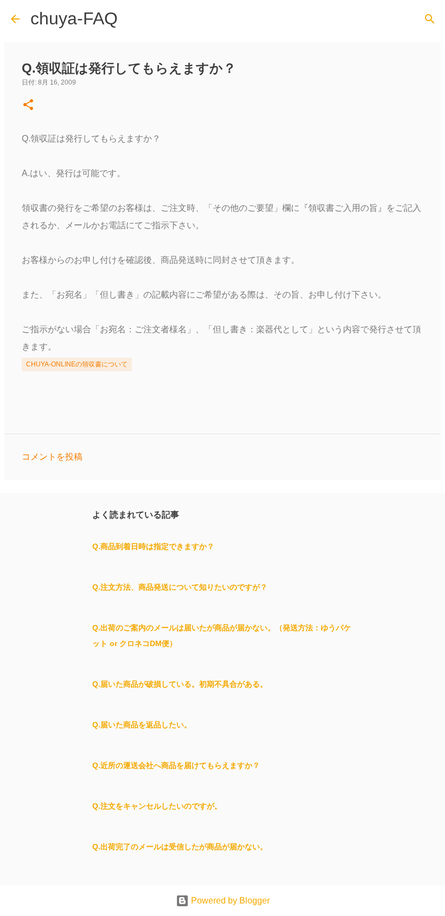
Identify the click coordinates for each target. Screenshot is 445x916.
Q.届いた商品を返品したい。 (142, 724)
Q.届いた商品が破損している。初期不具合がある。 (180, 684)
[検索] (429, 19)
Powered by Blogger (229, 900)
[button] (28, 105)
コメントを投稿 (52, 456)
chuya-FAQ (74, 18)
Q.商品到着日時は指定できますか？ (153, 546)
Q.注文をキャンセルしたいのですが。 (157, 806)
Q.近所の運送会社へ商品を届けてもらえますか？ (176, 765)
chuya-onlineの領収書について (77, 364)
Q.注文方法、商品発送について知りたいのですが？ (180, 587)
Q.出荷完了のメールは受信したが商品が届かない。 (180, 846)
